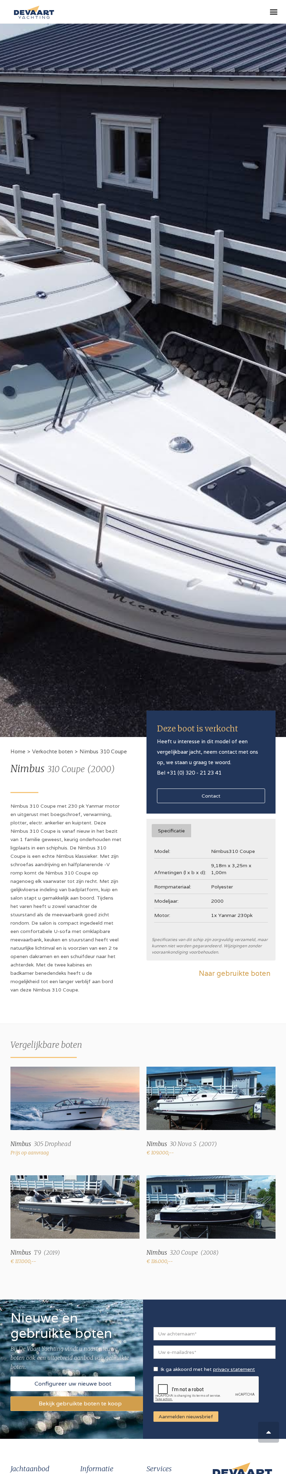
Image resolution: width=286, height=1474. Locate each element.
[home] (32, 9)
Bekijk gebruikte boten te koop (80, 1403)
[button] (274, 12)
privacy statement (234, 1369)
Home (17, 751)
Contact (211, 796)
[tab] (171, 830)
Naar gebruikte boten (234, 973)
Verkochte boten (52, 751)
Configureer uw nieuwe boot (73, 1383)
